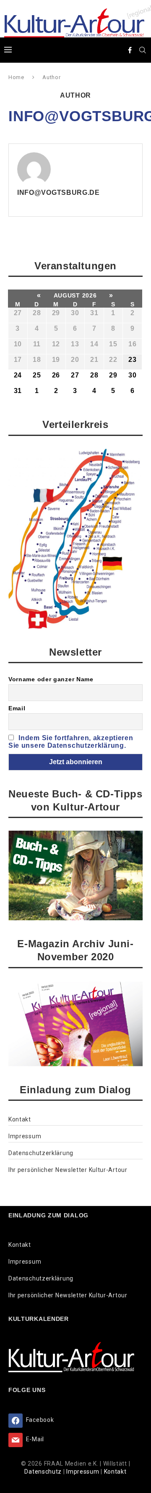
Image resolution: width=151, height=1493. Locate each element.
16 (132, 344)
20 (75, 359)
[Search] (142, 50)
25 (37, 375)
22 (113, 359)
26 (56, 375)
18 (37, 359)
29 (56, 312)
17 (18, 359)
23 (132, 359)
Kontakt (19, 1119)
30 (75, 312)
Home (16, 77)
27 (18, 312)
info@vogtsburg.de (58, 192)
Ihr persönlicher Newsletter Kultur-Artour (68, 1169)
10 (18, 344)
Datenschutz (43, 1471)
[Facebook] (130, 50)
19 (56, 359)
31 (94, 312)
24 (18, 375)
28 (37, 312)
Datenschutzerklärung (40, 1153)
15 (113, 344)
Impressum (24, 1136)
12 (56, 344)
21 (94, 359)
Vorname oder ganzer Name (51, 679)
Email (17, 708)
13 (75, 344)
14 (94, 344)
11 (37, 344)
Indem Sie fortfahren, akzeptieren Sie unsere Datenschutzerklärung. (70, 741)
